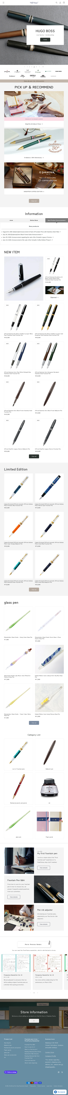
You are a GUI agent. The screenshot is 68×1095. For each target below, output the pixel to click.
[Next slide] (39, 67)
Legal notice (49, 1086)
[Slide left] (30, 993)
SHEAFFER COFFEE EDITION (33, 191)
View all (34, 456)
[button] (3, 2)
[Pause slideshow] (43, 67)
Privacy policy (33, 1086)
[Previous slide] (24, 67)
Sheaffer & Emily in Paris (33, 124)
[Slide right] (37, 993)
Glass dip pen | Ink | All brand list (34, 81)
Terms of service (41, 1086)
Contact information (58, 1086)
